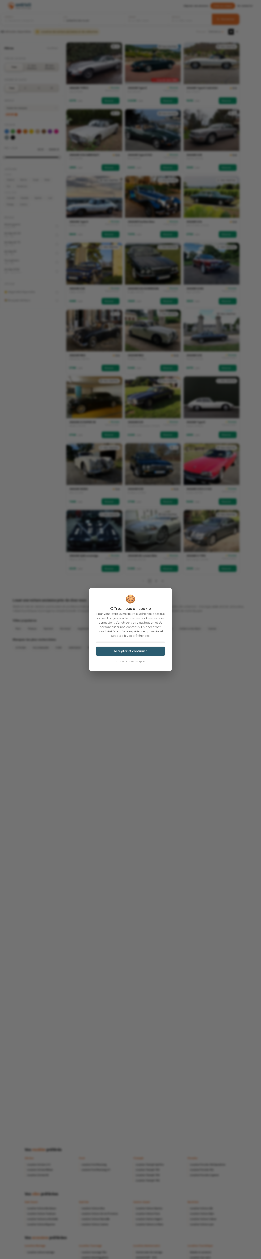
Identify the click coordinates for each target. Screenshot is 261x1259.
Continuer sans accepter (130, 661)
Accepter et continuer (130, 651)
